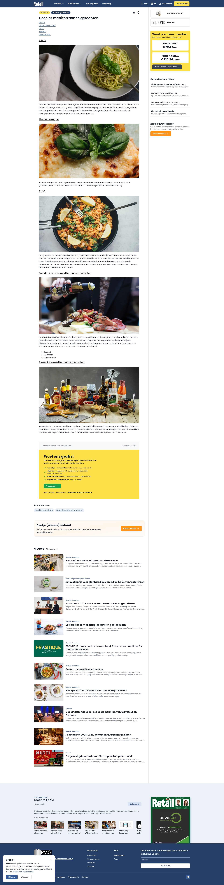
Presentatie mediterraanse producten (61, 362)
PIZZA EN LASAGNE (47, 25)
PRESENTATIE (45, 34)
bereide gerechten (44, 510)
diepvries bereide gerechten (69, 510)
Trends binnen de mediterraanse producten (65, 273)
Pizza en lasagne (49, 119)
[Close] (51, 859)
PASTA (42, 22)
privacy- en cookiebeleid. (23, 871)
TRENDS (42, 31)
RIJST (41, 28)
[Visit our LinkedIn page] (188, 877)
